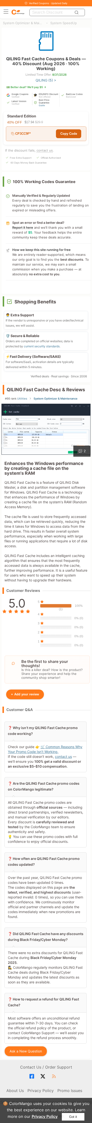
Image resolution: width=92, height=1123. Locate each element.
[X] (43, 1076)
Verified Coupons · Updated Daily (48, 3)
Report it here (22, 227)
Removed (71, 96)
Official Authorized (51, 157)
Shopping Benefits (35, 302)
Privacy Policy (45, 1116)
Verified (15, 96)
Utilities (22, 398)
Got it (73, 1117)
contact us (45, 150)
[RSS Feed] (55, 1076)
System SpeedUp (63, 23)
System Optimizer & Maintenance (23, 23)
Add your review (25, 694)
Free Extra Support (20, 157)
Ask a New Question (26, 1051)
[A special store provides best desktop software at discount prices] (18, 12)
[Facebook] (32, 1076)
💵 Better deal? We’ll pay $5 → (26, 87)
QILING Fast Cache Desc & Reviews (46, 389)
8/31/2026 (59, 74)
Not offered (45, 96)
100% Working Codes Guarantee (44, 181)
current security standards (42, 346)
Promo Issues (69, 1090)
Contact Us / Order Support (46, 1067)
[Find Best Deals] (77, 12)
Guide (42, 105)
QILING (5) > (46, 80)
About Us (15, 1090)
